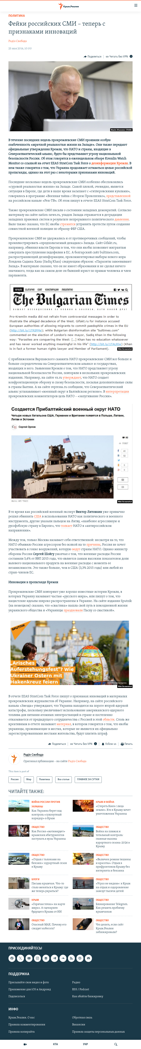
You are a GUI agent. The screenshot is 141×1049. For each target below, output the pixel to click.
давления (122, 219)
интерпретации (117, 391)
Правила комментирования (26, 1024)
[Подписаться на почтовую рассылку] (88, 958)
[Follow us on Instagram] (37, 958)
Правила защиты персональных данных (98, 1031)
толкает (66, 526)
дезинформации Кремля (109, 163)
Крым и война (105, 802)
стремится (67, 224)
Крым (35, 900)
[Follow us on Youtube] (29, 958)
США (37, 516)
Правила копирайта (21, 1031)
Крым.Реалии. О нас (21, 1017)
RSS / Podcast (80, 989)
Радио (76, 982)
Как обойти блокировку (87, 996)
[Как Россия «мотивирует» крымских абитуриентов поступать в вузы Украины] (18, 831)
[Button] (92, 56)
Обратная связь (82, 1017)
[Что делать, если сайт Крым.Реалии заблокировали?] (83, 924)
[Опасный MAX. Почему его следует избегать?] (18, 924)
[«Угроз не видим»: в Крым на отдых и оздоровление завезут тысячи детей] (83, 883)
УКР (85, 1044)
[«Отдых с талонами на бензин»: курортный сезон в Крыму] (18, 859)
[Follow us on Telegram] (54, 958)
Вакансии (78, 1024)
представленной (118, 196)
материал (64, 724)
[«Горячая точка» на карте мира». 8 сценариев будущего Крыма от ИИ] (18, 904)
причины (93, 545)
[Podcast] (79, 958)
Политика (16, 16)
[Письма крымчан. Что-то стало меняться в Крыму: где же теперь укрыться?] (18, 883)
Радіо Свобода (17, 41)
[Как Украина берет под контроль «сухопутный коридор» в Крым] (18, 806)
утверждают (72, 377)
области (108, 719)
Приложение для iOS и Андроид (29, 989)
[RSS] (71, 958)
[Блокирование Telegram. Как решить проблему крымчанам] (83, 904)
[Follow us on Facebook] (11, 958)
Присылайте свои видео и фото (28, 982)
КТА (55, 1044)
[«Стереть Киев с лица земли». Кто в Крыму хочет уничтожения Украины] (83, 806)
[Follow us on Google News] (45, 958)
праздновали (73, 610)
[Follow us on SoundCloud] (62, 958)
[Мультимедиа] (25, 1044)
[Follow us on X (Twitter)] (20, 958)
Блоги (35, 879)
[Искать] (115, 1044)
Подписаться (16, 996)
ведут (76, 549)
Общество (38, 827)
